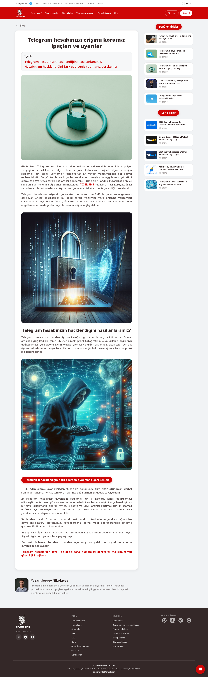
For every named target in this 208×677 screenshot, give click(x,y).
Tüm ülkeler (67, 13)
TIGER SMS (87, 184)
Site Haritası (118, 646)
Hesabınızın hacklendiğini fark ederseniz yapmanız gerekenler (71, 66)
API (37, 3)
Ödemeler (76, 629)
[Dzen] (32, 637)
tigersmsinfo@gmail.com (104, 672)
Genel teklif (118, 620)
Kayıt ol (186, 13)
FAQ (73, 637)
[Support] (200, 669)
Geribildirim (76, 654)
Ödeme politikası (120, 629)
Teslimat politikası (121, 633)
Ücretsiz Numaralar (74, 3)
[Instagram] (18, 637)
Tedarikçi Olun (104, 13)
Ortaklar (90, 3)
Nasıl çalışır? (36, 13)
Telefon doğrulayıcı (85, 13)
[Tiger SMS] (20, 13)
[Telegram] (25, 637)
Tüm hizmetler (52, 13)
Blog (116, 13)
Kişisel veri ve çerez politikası (126, 625)
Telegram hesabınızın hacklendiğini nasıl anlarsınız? (63, 62)
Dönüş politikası (120, 642)
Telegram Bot (22, 3)
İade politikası (119, 637)
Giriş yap (172, 13)
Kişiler (100, 3)
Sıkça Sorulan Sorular (52, 3)
